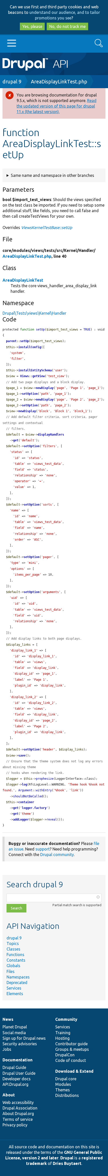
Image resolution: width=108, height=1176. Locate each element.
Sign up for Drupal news (24, 1038)
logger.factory (34, 808)
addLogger (21, 819)
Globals (13, 965)
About (9, 1095)
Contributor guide (71, 1043)
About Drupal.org (18, 1113)
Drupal (66, 1158)
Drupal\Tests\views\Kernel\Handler (34, 313)
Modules (63, 1084)
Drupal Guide (14, 1067)
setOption (30, 394)
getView (38, 376)
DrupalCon (65, 1055)
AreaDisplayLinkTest (23, 280)
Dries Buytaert (67, 1163)
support (42, 849)
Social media (14, 1032)
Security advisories (20, 1043)
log (24, 784)
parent (11, 341)
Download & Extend (74, 1071)
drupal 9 (12, 81)
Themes (62, 1090)
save (21, 755)
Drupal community (57, 854)
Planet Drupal (15, 1027)
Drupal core (65, 1078)
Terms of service (18, 1119)
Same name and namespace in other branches (52, 175)
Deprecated (17, 982)
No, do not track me (67, 26)
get (15, 440)
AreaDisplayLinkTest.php (59, 81)
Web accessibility (18, 1102)
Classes (13, 949)
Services (14, 988)
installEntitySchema (35, 370)
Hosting (62, 1038)
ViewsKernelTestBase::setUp (46, 227)
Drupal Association (20, 1108)
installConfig (29, 347)
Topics (13, 943)
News (8, 1019)
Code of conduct (70, 1060)
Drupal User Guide (19, 1073)
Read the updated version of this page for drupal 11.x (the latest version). (56, 106)
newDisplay (44, 388)
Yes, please (32, 26)
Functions (15, 954)
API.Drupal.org (15, 1084)
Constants (16, 960)
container (26, 802)
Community (66, 1019)
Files (11, 971)
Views (24, 376)
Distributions (67, 1095)
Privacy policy (15, 1125)
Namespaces (18, 977)
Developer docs (17, 1078)
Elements (15, 993)
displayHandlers (51, 434)
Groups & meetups (72, 1049)
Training (62, 1032)
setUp (24, 341)
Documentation (17, 1060)
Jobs (7, 1049)
